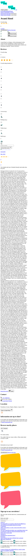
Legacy (13, 535)
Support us (3, 534)
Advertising (17, 531)
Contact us (3, 549)
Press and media (8, 525)
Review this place (12, 30)
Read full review (4, 391)
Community (3, 526)
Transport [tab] (5, 428)
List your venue (4, 530)
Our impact (3, 523)
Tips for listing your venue (14, 530)
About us (3, 522)
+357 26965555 (6, 397)
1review (3, 28)
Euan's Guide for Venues (9, 531)
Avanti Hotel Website (7, 400)
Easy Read (5, 539)
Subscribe (3, 521)
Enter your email (4, 518)
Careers (13, 525)
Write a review (10, 12)
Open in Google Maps (5, 410)
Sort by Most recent (5, 147)
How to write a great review (13, 527)
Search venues (4, 12)
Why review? (23, 527)
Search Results (7, 15)
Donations (3, 535)
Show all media (13, 33)
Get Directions (4, 452)
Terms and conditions (10, 549)
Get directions (4, 30)
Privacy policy (18, 549)
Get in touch (18, 525)
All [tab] (1, 428)
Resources (3, 536)
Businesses (7, 11)
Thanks (11, 391)
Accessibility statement (8, 550)
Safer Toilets (3, 538)
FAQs (9, 539)
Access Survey (9, 538)
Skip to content (4, 9)
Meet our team (9, 523)
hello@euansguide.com (7, 422)
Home (2, 15)
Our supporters (8, 535)
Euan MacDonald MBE (17, 523)
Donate (11, 11)
